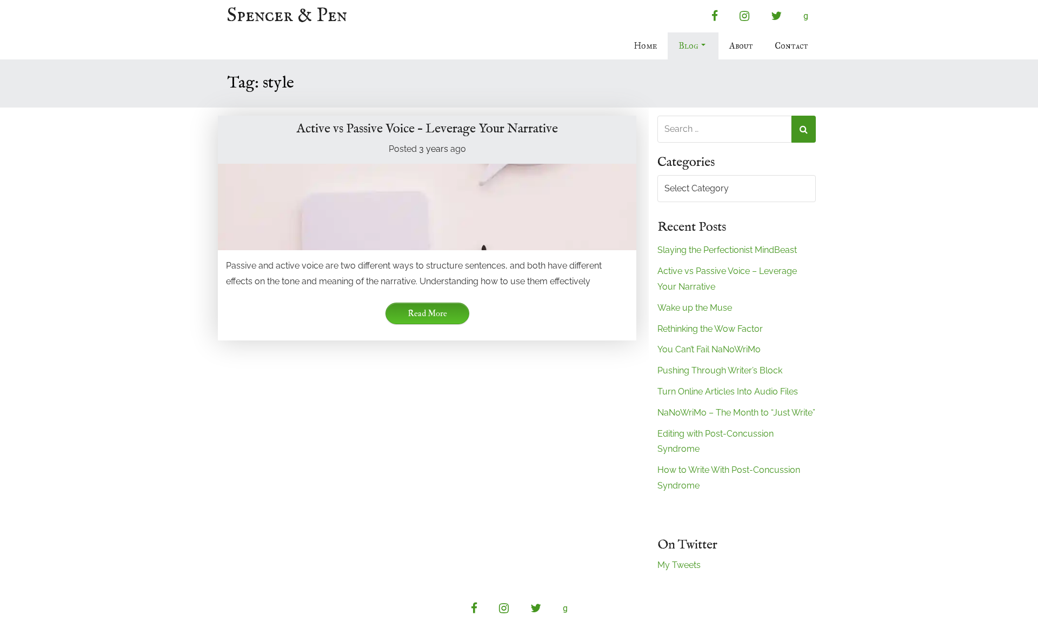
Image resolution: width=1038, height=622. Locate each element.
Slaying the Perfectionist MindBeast (727, 250)
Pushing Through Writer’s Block (719, 370)
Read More (427, 313)
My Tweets (679, 565)
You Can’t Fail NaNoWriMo (709, 349)
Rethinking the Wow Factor (710, 329)
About (741, 46)
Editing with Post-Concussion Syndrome (715, 441)
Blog (688, 46)
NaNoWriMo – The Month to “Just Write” (736, 412)
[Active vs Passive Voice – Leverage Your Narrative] (427, 207)
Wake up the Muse (694, 308)
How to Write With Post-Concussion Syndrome (728, 478)
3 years (433, 149)
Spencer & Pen (287, 16)
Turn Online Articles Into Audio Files (727, 391)
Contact (791, 46)
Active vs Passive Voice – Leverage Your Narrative (427, 129)
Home (645, 46)
